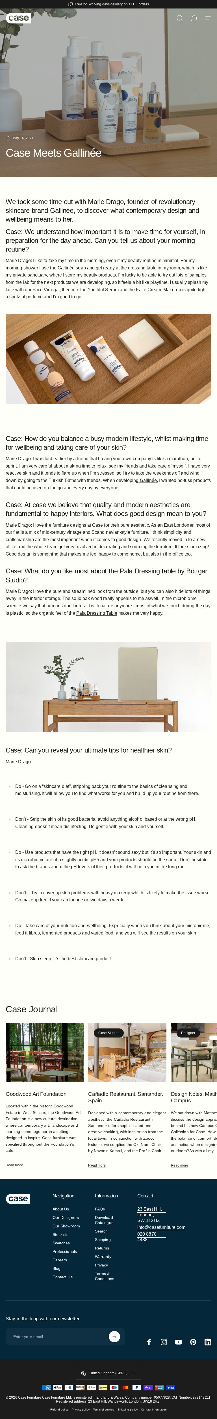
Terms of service (103, 1409)
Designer (188, 1033)
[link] (151, 1214)
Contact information (154, 1409)
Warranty (103, 1256)
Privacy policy (81, 1409)
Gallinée (67, 267)
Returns (102, 1248)
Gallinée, (62, 210)
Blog (56, 1268)
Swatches (61, 1243)
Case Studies (108, 1033)
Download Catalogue (104, 1220)
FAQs (100, 1209)
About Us (61, 1209)
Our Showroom (66, 1226)
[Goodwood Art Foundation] (45, 1052)
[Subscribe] (114, 1336)
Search (101, 1231)
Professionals (65, 1251)
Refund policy (59, 1409)
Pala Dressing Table (96, 613)
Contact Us (63, 1277)
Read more (14, 1165)
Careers (60, 1260)
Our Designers (66, 1217)
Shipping (103, 1239)
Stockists (61, 1234)
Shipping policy (128, 1409)
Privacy (101, 1265)
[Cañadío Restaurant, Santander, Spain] (127, 1052)
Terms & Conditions (104, 1276)
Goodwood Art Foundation (36, 1094)
